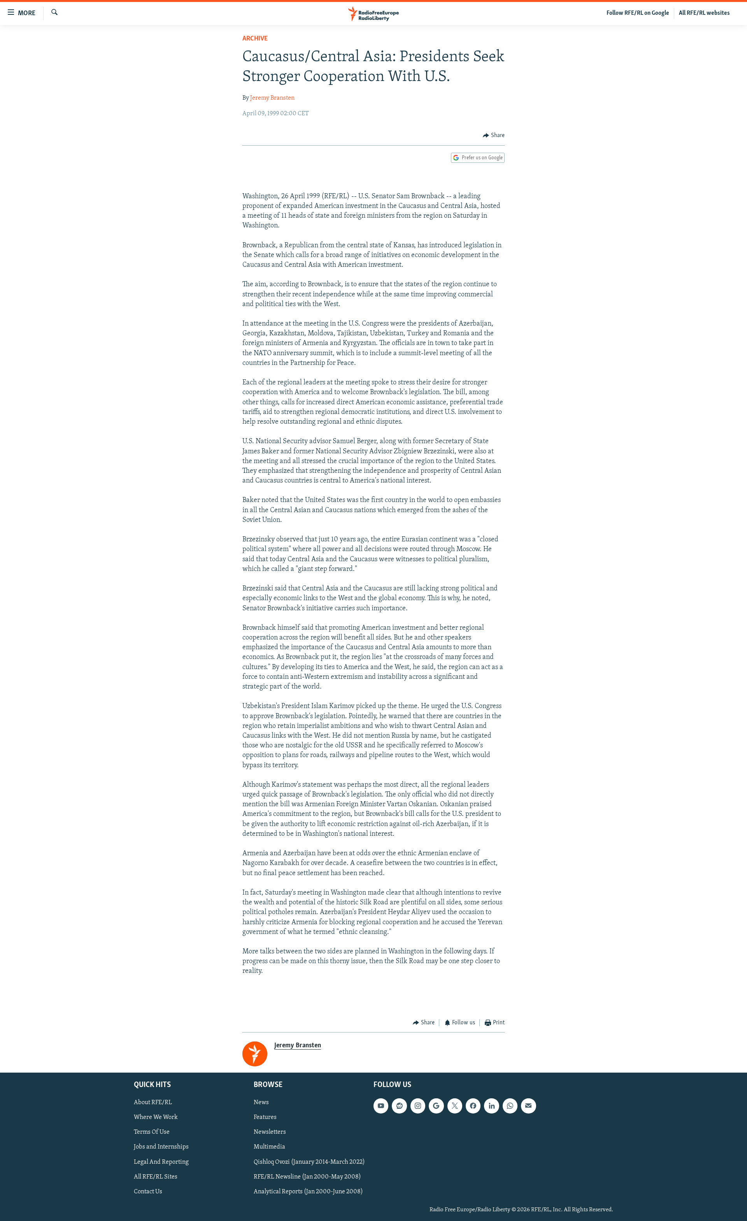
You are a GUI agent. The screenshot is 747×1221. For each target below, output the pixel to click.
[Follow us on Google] (436, 1105)
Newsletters (270, 1132)
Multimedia (269, 1147)
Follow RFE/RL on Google (638, 13)
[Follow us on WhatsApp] (510, 1105)
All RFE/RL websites (704, 13)
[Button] (494, 135)
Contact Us (148, 1191)
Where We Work (156, 1117)
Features (265, 1117)
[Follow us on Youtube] (381, 1105)
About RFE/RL (153, 1102)
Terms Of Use (152, 1132)
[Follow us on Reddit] (399, 1105)
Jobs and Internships (161, 1147)
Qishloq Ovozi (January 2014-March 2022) (309, 1162)
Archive (255, 38)
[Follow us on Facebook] (473, 1105)
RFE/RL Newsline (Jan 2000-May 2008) (307, 1176)
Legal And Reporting (161, 1162)
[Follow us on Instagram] (417, 1105)
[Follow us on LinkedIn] (491, 1105)
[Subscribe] (528, 1105)
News (261, 1102)
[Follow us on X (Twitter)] (454, 1105)
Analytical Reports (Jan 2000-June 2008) (308, 1191)
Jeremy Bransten (272, 98)
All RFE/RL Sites (155, 1176)
